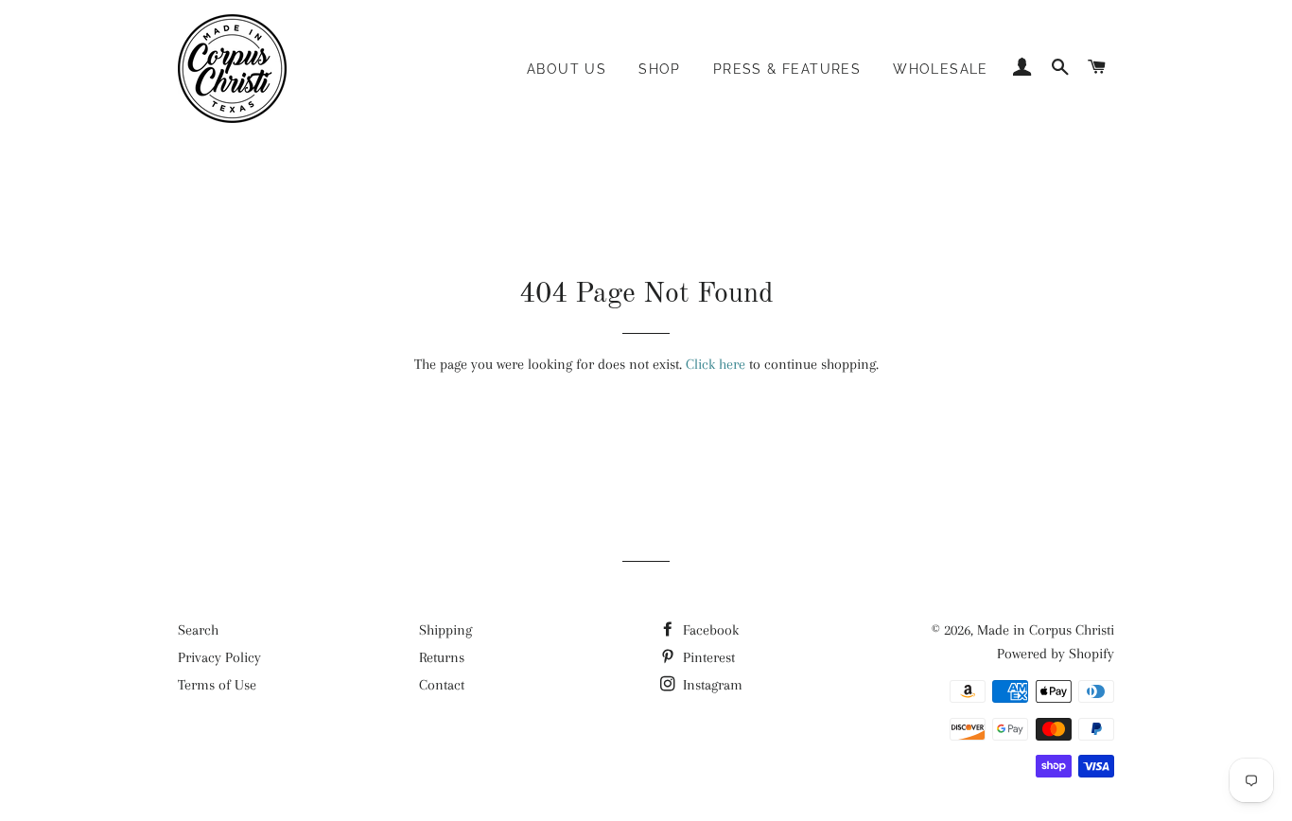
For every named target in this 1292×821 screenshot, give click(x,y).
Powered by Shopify (1055, 653)
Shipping (445, 629)
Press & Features (787, 69)
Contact (441, 684)
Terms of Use (217, 684)
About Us (566, 69)
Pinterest (707, 657)
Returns (441, 657)
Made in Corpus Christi (1045, 629)
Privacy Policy (219, 657)
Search (198, 629)
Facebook (709, 629)
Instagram (710, 684)
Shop (659, 69)
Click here (715, 364)
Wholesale (940, 69)
